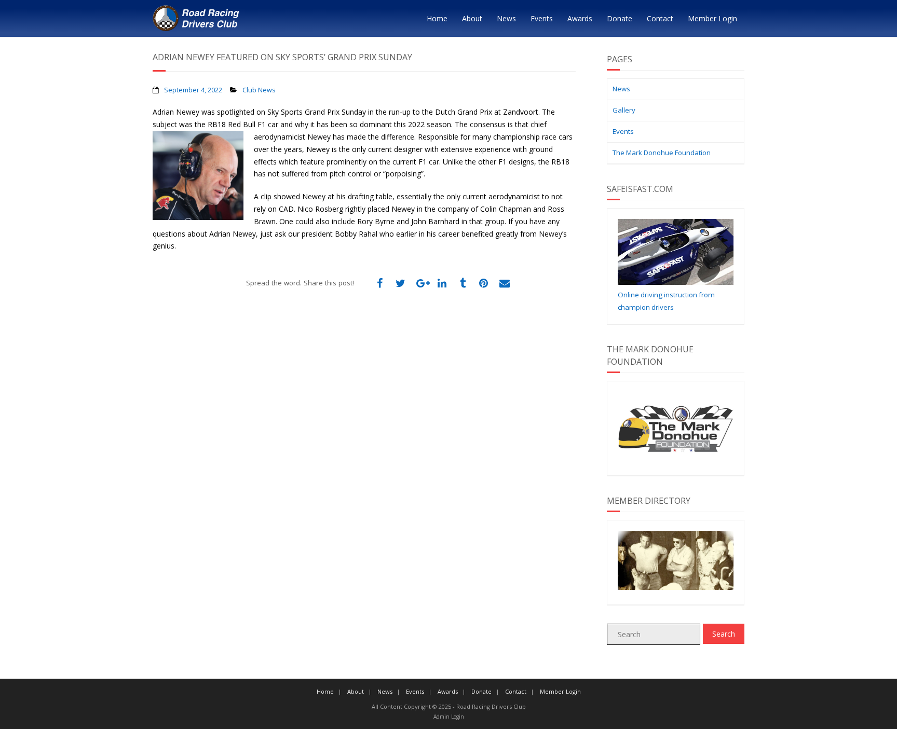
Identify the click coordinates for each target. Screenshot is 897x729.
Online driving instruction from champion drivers (666, 301)
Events (542, 18)
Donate (619, 18)
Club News (259, 90)
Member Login (712, 18)
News (506, 18)
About (472, 18)
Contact (660, 18)
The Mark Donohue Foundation (662, 152)
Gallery (624, 110)
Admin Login (448, 716)
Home (437, 18)
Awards (579, 18)
